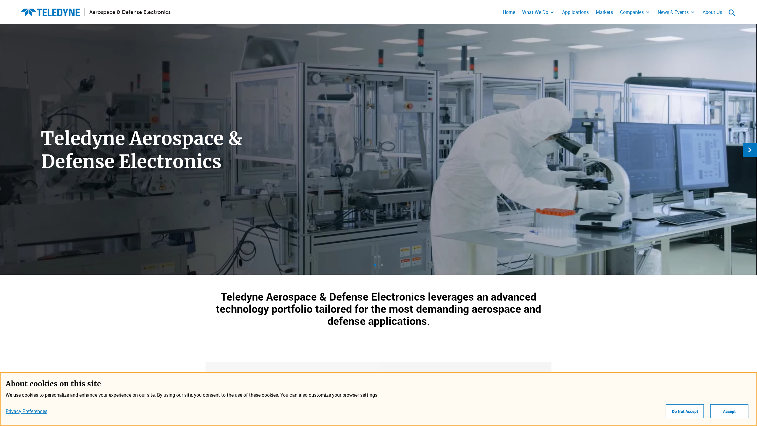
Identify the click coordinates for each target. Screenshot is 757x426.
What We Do (535, 12)
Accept (729, 411)
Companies (632, 12)
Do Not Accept (685, 411)
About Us (712, 12)
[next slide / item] (750, 150)
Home (509, 12)
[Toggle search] (732, 13)
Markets (604, 12)
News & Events (673, 12)
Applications (575, 12)
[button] (375, 265)
